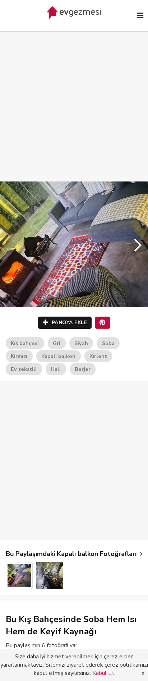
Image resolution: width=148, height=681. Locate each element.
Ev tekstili (24, 369)
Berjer (83, 369)
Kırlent (98, 356)
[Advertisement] (74, 99)
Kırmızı (19, 356)
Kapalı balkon (58, 356)
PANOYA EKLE (68, 322)
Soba (108, 343)
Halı (56, 369)
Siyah (81, 343)
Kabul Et (103, 673)
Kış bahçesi (25, 343)
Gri (56, 343)
